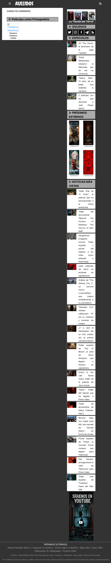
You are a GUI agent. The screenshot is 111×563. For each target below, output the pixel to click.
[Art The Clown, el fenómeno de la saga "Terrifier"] (71, 44)
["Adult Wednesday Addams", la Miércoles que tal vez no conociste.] (71, 58)
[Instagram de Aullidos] (75, 32)
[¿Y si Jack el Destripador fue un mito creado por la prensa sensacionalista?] (71, 328)
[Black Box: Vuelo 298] (88, 162)
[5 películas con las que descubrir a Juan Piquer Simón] (71, 96)
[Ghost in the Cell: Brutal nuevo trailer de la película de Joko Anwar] (71, 373)
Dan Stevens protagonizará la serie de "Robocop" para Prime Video (86, 465)
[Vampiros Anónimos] (13, 27)
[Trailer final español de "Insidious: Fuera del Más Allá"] (71, 477)
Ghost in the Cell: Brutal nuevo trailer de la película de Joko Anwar (86, 378)
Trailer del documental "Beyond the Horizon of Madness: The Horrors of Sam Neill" (86, 221)
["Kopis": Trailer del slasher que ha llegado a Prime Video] (71, 390)
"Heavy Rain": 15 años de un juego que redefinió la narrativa (86, 84)
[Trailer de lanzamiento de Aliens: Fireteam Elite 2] (71, 404)
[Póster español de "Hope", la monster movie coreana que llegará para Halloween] (71, 439)
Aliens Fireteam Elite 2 (19, 547)
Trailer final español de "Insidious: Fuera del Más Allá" (86, 483)
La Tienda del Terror (81, 21)
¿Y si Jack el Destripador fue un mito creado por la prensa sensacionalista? (86, 334)
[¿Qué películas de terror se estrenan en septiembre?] (71, 266)
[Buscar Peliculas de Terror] (100, 4)
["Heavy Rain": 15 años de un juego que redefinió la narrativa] (71, 78)
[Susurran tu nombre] (88, 132)
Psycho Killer (69, 551)
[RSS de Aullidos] (92, 32)
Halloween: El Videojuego (48, 551)
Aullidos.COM (28, 555)
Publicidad (68, 555)
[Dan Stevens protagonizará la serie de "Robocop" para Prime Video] (71, 460)
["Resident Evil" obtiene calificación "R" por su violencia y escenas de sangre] (71, 308)
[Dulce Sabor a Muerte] (74, 162)
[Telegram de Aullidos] (87, 32)
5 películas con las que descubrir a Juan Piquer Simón (86, 102)
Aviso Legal (77, 555)
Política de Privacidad (92, 555)
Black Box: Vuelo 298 (91, 547)
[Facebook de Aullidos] (81, 32)
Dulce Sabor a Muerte (66, 547)
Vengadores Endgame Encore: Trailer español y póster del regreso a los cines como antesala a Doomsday (86, 248)
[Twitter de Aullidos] (69, 32)
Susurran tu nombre (43, 547)
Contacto (58, 555)
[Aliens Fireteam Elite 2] (74, 132)
